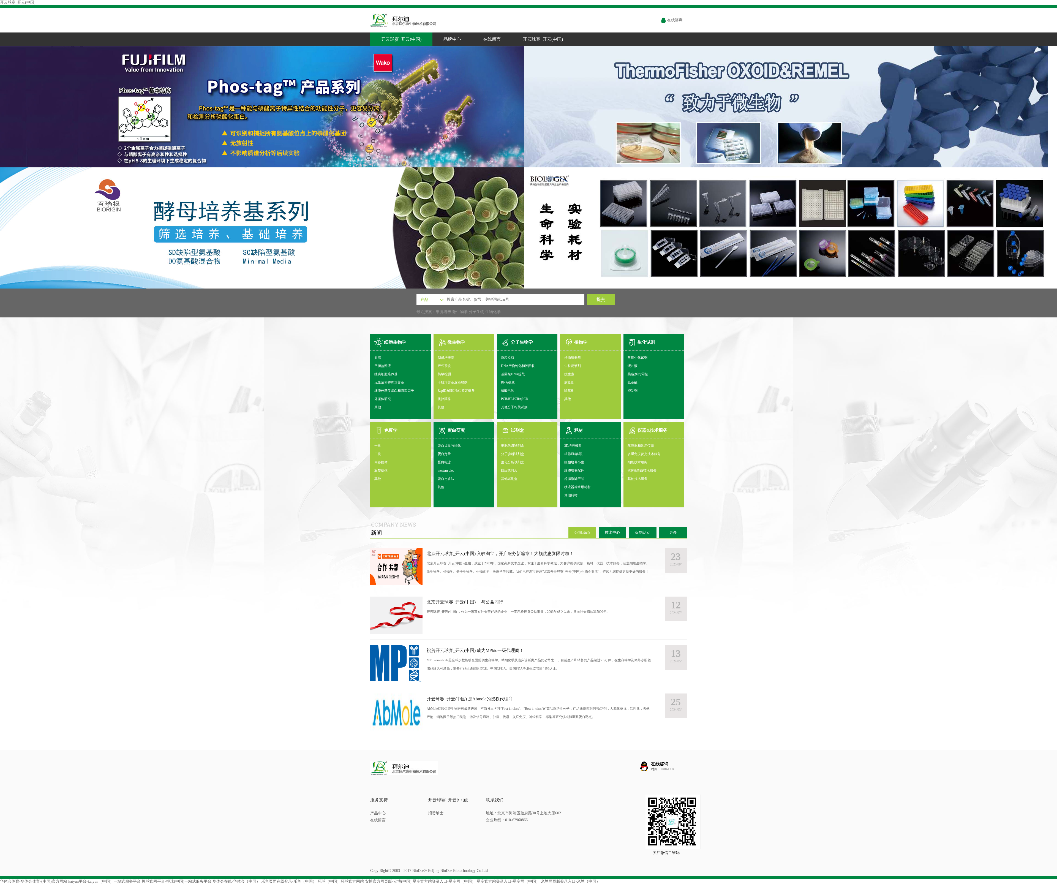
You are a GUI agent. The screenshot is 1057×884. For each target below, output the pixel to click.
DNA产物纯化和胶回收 (518, 366)
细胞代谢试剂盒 (512, 446)
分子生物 (476, 312)
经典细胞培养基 (385, 374)
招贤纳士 (435, 813)
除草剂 (569, 391)
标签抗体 (381, 470)
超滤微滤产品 (574, 479)
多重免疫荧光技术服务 (644, 454)
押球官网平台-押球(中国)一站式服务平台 (176, 881)
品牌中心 (452, 39)
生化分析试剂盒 (512, 462)
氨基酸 (633, 382)
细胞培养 (443, 312)
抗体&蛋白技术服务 (642, 470)
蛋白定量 (444, 454)
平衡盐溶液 (382, 366)
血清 (377, 358)
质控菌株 (444, 399)
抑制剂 (633, 391)
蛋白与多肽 (446, 479)
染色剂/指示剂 (638, 374)
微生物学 (460, 312)
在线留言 (492, 39)
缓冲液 (633, 366)
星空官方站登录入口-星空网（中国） (444, 881)
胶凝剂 (569, 382)
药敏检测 (444, 374)
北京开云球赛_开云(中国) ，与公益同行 (465, 602)
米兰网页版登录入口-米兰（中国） (570, 881)
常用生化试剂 (637, 358)
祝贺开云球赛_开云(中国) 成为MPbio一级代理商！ (475, 650)
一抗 (377, 446)
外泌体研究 (382, 399)
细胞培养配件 (574, 470)
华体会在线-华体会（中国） (236, 881)
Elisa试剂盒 (509, 470)
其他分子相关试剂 (514, 407)
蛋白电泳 (444, 462)
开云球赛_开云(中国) (18, 2)
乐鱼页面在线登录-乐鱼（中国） (289, 881)
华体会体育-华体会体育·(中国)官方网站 (33, 881)
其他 (377, 407)
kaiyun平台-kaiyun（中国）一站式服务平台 (104, 881)
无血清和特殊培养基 (389, 382)
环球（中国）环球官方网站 (341, 881)
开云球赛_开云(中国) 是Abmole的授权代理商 (470, 699)
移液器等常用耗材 (577, 487)
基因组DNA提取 (513, 374)
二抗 (377, 454)
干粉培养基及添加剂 (452, 382)
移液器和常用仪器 (641, 446)
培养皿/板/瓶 (573, 454)
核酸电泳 (507, 391)
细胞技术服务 (637, 462)
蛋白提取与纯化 (449, 446)
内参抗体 (381, 462)
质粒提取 (507, 358)
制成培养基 (446, 358)
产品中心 (378, 813)
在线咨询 (674, 20)
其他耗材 (570, 495)
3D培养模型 (573, 446)
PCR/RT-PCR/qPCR (514, 399)
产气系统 (444, 366)
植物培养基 (572, 358)
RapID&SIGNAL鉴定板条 (456, 391)
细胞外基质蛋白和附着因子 (394, 391)
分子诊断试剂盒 (512, 454)
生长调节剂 (572, 366)
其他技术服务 (637, 479)
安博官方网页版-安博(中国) (388, 881)
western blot (446, 470)
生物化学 (493, 312)
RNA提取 (508, 382)
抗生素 (569, 374)
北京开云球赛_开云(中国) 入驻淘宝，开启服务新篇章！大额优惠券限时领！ (500, 553)
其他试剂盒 (509, 479)
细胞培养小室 (574, 462)
